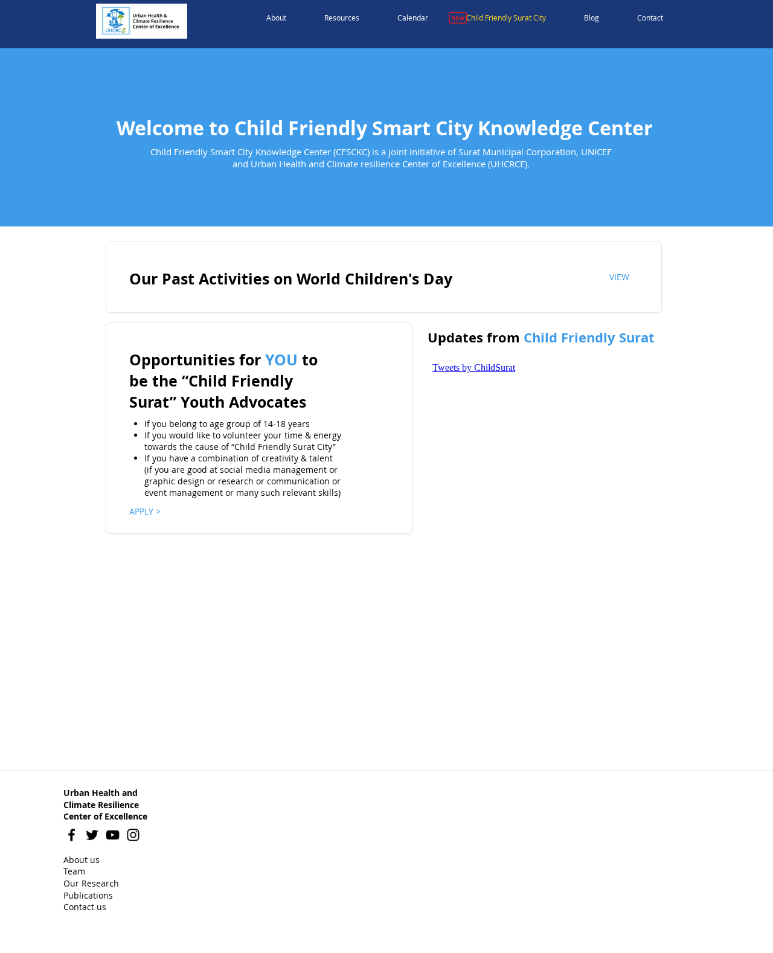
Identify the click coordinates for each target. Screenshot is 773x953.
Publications (88, 895)
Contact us (84, 907)
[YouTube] (112, 835)
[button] (276, 18)
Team (74, 871)
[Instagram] (133, 835)
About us (81, 859)
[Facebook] (71, 835)
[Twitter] (92, 835)
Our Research (91, 883)
